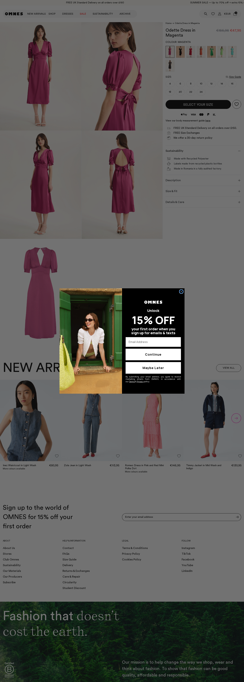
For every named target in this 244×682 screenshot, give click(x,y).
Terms (132, 381)
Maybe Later (153, 368)
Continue (153, 354)
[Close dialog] (181, 291)
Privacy (140, 381)
